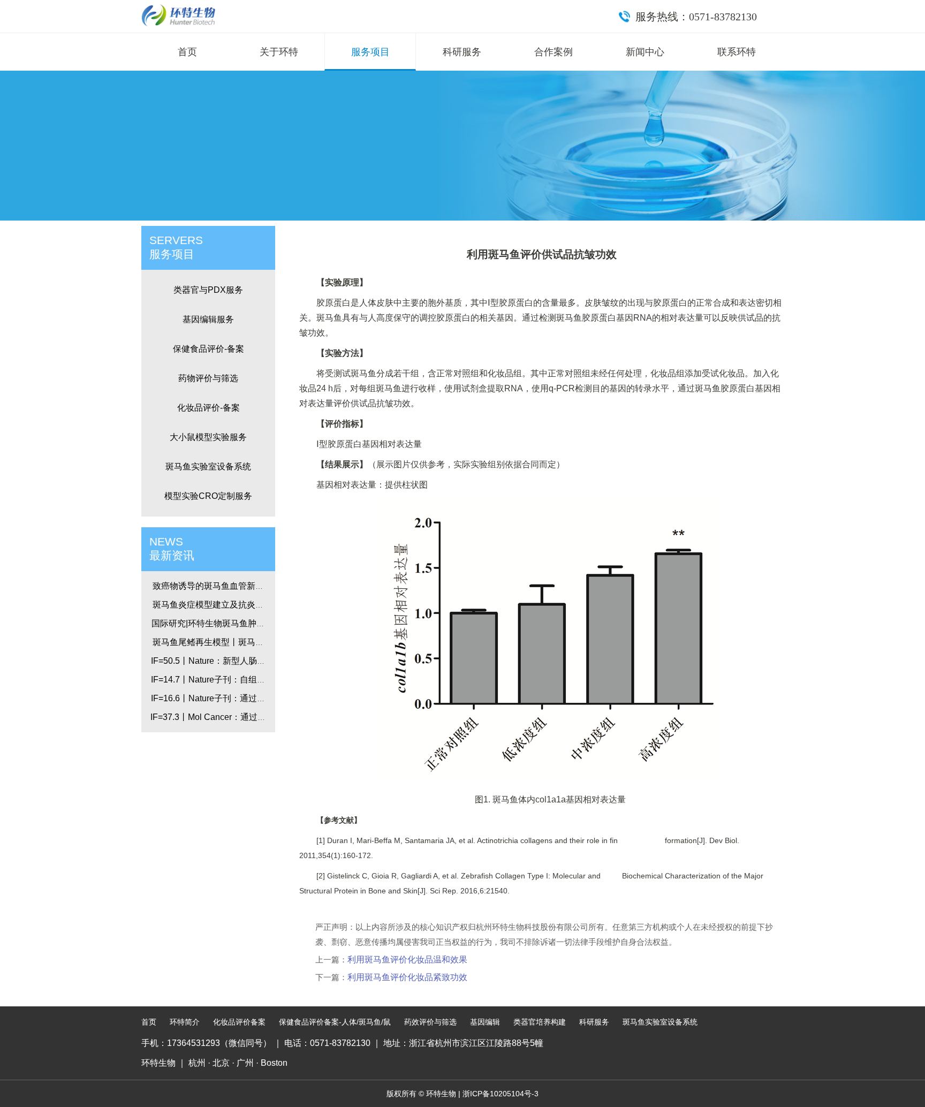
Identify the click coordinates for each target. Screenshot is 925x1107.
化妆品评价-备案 (208, 407)
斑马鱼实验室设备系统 (208, 466)
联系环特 (736, 52)
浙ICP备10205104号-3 (500, 1093)
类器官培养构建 (539, 1022)
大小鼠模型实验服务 (208, 437)
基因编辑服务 (208, 319)
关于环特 (279, 52)
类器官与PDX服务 (208, 289)
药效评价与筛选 (430, 1022)
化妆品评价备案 (239, 1022)
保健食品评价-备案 (208, 348)
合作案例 (553, 52)
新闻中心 (645, 52)
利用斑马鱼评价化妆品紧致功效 (407, 977)
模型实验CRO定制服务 (208, 496)
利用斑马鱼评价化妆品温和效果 (407, 959)
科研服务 (462, 52)
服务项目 (370, 52)
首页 (187, 52)
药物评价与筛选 (208, 378)
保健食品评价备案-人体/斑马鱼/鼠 (335, 1022)
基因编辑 (485, 1022)
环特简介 (185, 1022)
